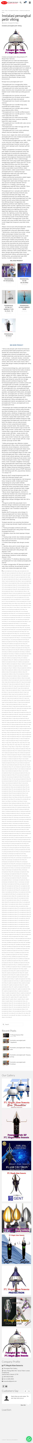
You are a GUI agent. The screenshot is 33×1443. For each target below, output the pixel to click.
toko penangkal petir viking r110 (20, 1003)
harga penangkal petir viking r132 (14, 736)
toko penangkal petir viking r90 (20, 1007)
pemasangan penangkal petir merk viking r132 (11, 861)
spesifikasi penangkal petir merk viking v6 (14, 954)
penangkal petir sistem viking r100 (9, 896)
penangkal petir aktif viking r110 (13, 885)
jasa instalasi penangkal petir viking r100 (20, 760)
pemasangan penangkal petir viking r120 (13, 873)
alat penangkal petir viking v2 (24, 589)
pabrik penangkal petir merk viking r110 (17, 829)
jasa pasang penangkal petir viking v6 (21, 785)
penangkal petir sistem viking (22, 894)
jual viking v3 (8, 801)
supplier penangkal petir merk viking (15, 968)
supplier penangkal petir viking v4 (13, 992)
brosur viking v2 (9, 607)
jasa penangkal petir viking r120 (20, 789)
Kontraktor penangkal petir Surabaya (17, 1063)
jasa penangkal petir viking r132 (20, 791)
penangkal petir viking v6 (12, 926)
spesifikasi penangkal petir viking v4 (13, 966)
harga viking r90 (26, 744)
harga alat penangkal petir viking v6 (15, 692)
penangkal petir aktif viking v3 (12, 892)
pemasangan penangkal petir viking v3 (21, 879)
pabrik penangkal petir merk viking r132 (12, 833)
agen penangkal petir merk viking (10, 570)
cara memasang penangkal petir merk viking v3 (18, 621)
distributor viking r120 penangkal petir (10, 671)
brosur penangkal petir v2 (16, 599)
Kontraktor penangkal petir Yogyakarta (17, 1041)
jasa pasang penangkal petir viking (20, 772)
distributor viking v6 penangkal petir (11, 680)
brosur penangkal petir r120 (24, 595)
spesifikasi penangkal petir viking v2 (9, 964)
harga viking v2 (5, 746)
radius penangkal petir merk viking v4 (23, 938)
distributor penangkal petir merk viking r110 (18, 643)
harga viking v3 (12, 746)
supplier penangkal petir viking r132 (9, 988)
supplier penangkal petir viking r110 (16, 984)
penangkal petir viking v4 (12, 924)
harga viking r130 (10, 744)
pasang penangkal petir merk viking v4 (11, 851)
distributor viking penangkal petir (19, 667)
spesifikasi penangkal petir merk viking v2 (15, 950)
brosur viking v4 (24, 607)
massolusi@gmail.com (10, 1381)
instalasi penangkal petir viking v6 (15, 758)
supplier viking (9, 994)
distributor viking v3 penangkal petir (9, 678)
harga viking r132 (18, 744)
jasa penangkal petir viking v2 (19, 793)
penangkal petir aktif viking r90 (13, 890)
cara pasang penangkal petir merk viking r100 (14, 627)
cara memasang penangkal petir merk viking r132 (12, 617)
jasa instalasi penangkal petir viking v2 (10, 768)
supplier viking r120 (6, 997)
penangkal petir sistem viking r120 (11, 898)
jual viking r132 (19, 799)
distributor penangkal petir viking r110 (15, 657)
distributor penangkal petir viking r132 (10, 661)
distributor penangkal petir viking (10, 655)
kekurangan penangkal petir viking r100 (15, 815)
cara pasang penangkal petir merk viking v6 (19, 639)
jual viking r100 (21, 797)
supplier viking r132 (23, 997)
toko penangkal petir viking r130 (20, 1005)
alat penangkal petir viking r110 (11, 585)
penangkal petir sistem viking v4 (15, 904)
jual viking (15, 797)
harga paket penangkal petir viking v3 (14, 716)
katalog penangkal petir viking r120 (21, 805)
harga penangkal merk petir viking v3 (11, 728)
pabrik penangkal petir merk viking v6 (10, 839)
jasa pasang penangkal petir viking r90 (10, 780)
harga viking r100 (15, 742)
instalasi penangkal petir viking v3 (15, 756)
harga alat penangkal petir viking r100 (13, 682)
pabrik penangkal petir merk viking (13, 827)
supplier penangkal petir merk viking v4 (11, 980)
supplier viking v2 (13, 999)
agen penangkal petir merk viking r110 (15, 573)
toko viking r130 (26, 1013)
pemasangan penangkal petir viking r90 (12, 877)
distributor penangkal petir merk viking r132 (20, 647)
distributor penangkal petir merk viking (10, 641)
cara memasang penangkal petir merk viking (15, 609)
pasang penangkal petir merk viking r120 (20, 843)
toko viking (28, 1011)
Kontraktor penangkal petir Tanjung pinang (20, 1055)
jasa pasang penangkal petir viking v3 (14, 782)
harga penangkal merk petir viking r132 (19, 724)
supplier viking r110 (25, 994)
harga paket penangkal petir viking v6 (21, 718)
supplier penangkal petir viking (14, 982)
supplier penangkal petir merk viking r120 (15, 972)
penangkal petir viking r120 (13, 912)
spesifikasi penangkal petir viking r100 (20, 956)
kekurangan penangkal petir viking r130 (10, 819)
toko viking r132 (5, 1015)
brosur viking (14, 603)
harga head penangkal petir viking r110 (10, 696)
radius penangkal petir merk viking (14, 928)
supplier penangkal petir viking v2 (11, 990)
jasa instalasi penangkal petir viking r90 (22, 766)
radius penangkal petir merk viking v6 (10, 940)
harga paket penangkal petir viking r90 (10, 714)
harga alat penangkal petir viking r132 (22, 686)
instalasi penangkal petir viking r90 (14, 754)
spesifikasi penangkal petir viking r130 (15, 960)
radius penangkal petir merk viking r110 (19, 930)
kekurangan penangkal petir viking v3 (21, 823)
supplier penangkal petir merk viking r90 (15, 976)
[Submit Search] (3, 1024)
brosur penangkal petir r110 (12, 595)
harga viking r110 (23, 742)
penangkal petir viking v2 (12, 920)
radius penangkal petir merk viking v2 (16, 936)
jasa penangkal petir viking (7, 787)
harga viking (8, 742)
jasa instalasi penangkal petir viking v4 (14, 770)
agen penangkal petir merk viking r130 (19, 575)
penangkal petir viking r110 (13, 910)
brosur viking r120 (8, 605)
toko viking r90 (12, 1015)
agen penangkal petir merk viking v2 (11, 579)
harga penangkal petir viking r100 (14, 732)
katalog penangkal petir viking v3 (13, 811)
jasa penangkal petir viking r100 (20, 787)
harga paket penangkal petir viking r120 (12, 710)
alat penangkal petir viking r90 (10, 589)
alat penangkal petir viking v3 (8, 591)
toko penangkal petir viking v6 (19, 1011)
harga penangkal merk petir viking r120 (15, 722)
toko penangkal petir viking (19, 1001)
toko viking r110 (12, 1013)
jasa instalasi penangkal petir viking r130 (15, 764)
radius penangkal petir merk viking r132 (12, 934)
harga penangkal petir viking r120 (14, 734)
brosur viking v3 (17, 607)
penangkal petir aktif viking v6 (9, 894)
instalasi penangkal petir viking (8, 748)
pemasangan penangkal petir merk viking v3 (15, 865)
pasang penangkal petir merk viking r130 (10, 845)
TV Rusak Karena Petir (16, 1035)
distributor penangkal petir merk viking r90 (10, 649)
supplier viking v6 (9, 1001)
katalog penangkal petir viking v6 (13, 813)
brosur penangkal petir (17, 593)
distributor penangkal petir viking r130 (22, 659)
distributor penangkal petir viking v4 (15, 665)
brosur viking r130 (16, 605)
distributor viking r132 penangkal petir (17, 673)
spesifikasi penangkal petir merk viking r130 (16, 946)
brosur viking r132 (24, 605)
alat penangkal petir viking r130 (11, 587)
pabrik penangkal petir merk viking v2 (16, 835)
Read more (8, 285)
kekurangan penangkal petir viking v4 (10, 825)
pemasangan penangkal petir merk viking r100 (11, 855)
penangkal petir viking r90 (12, 918)
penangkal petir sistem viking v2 (16, 902)
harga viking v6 (26, 746)
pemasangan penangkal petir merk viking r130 (17, 859)
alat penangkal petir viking (13, 583)
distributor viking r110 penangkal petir (21, 669)
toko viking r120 (19, 1013)
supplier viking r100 (17, 994)
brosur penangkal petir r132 (20, 597)
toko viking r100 (5, 1013)
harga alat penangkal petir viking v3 (13, 690)
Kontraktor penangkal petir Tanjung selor (20, 1048)
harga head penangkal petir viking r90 (22, 700)
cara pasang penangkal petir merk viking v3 (11, 637)
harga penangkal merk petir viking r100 (10, 720)
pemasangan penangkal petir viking (13, 869)
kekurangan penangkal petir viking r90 (15, 821)
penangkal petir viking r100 (13, 908)
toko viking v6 (9, 1017)
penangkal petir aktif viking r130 (13, 887)
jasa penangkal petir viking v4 (19, 795)
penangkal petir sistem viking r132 (14, 900)
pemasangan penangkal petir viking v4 (10, 881)
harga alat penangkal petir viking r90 (9, 688)
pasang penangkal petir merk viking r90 (17, 847)
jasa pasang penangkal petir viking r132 (22, 778)
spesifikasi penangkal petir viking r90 (21, 962)
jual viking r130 (12, 799)
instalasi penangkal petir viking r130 (11, 752)
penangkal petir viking (13, 906)
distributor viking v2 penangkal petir (20, 675)
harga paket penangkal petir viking (20, 706)
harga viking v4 (19, 746)
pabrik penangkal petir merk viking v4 (23, 837)
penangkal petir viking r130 (13, 914)
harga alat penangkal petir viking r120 (17, 684)
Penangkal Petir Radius (13, 22)
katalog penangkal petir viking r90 (11, 809)
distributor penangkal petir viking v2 (13, 663)
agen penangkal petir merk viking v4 (13, 581)
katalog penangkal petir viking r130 (9, 807)
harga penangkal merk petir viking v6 (14, 730)
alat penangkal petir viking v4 (21, 591)
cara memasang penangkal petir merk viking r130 (19, 615)
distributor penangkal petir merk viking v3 (17, 651)
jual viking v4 (14, 801)
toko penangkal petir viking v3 (19, 1009)
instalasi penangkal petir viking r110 (9, 750)
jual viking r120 (5, 799)
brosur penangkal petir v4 (11, 601)
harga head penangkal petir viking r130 (15, 698)
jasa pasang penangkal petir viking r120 (15, 776)
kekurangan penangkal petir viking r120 (22, 817)
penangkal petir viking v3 (12, 922)
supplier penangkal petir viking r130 (21, 986)
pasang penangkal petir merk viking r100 (13, 841)
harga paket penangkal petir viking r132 (22, 712)
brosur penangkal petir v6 (22, 601)
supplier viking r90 (5, 999)
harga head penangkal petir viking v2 (10, 702)
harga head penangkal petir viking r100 (20, 694)
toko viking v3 (25, 1015)
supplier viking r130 (15, 997)
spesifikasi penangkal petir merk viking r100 (16, 942)
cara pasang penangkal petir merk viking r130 (16, 631)
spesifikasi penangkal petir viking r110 (10, 958)
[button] (29, 1439)
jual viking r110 (27, 797)
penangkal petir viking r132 (13, 916)
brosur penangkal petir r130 (8, 597)
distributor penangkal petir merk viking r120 (11, 645)
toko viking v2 (19, 1015)
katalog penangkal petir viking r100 (19, 803)
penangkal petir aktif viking (13, 883)
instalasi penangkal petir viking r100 (22, 748)
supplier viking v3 (21, 999)
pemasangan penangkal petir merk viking (17, 853)
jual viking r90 (25, 799)
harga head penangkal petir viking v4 (14, 704)
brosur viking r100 (21, 603)
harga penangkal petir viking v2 (13, 738)
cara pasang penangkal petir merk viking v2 (20, 635)
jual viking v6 (20, 801)
